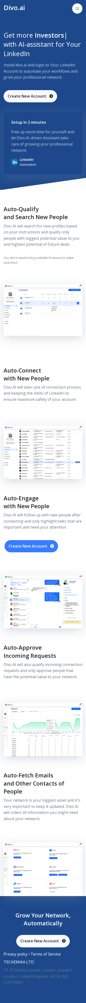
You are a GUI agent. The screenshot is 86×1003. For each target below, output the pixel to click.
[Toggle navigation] (77, 8)
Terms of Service (46, 954)
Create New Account (27, 96)
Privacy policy (16, 954)
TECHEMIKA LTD (19, 962)
